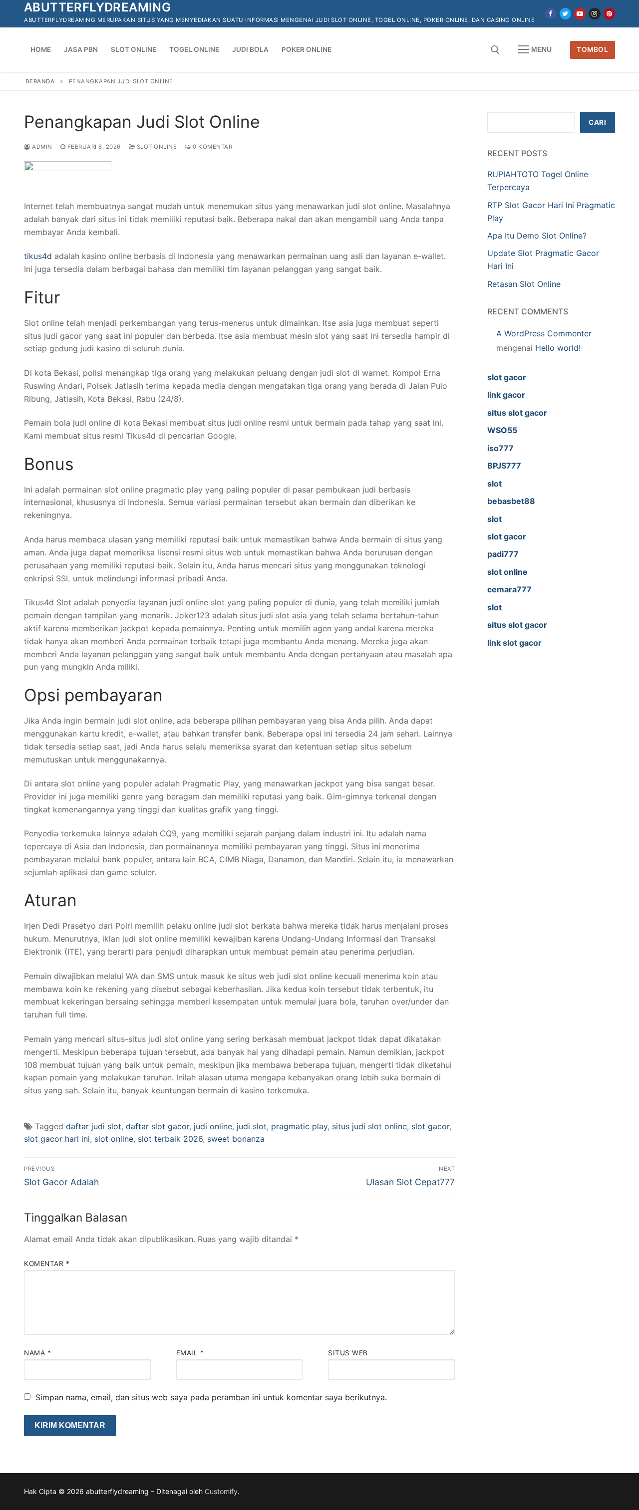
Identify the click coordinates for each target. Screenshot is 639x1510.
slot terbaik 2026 (170, 1139)
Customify (221, 1491)
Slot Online (156, 146)
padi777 (503, 554)
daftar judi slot (93, 1126)
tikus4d (38, 256)
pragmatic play (299, 1126)
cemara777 (509, 589)
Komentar (46, 1263)
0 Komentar (211, 146)
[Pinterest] (609, 13)
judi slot (252, 1126)
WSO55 (502, 430)
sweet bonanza (236, 1139)
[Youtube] (580, 13)
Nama (37, 1353)
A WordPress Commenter (544, 333)
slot (494, 484)
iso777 (500, 448)
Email (190, 1353)
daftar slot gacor (157, 1126)
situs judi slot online (369, 1126)
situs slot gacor (517, 413)
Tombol (592, 49)
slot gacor (430, 1126)
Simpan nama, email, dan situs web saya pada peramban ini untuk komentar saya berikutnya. (211, 1397)
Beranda (40, 81)
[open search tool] (495, 49)
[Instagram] (594, 13)
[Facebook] (550, 13)
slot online (113, 1139)
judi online (213, 1126)
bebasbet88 (511, 501)
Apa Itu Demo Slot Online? (537, 236)
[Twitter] (565, 13)
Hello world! (558, 348)
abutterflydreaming (97, 7)
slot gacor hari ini (57, 1139)
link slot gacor (514, 643)
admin (41, 146)
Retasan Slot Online (524, 284)
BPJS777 (504, 466)
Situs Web (348, 1353)
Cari (597, 122)
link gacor (506, 395)
